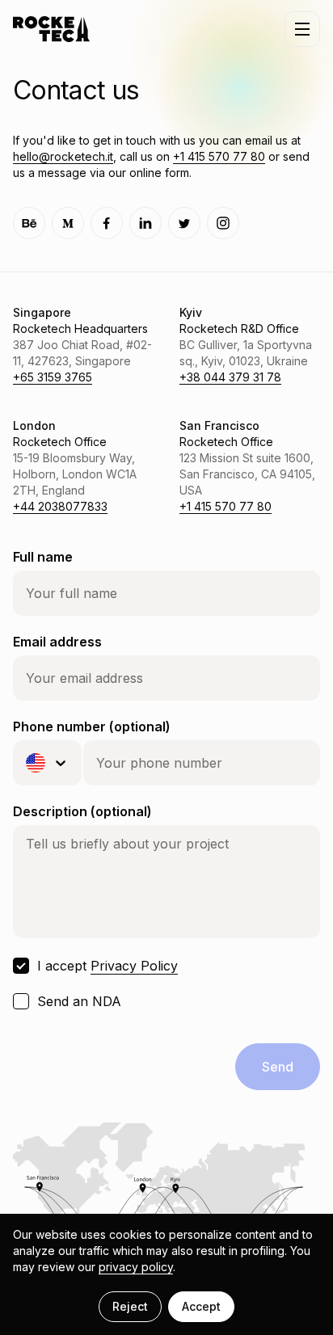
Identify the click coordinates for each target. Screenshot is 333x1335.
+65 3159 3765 (52, 377)
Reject (130, 1306)
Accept (201, 1306)
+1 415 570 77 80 (225, 506)
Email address (57, 642)
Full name (43, 557)
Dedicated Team (75, 120)
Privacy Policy (134, 966)
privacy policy (136, 1267)
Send (277, 1067)
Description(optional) (82, 811)
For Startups (64, 198)
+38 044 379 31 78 (230, 377)
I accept (107, 966)
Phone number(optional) (92, 726)
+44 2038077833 (60, 506)
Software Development (96, 159)
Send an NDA (79, 1001)
